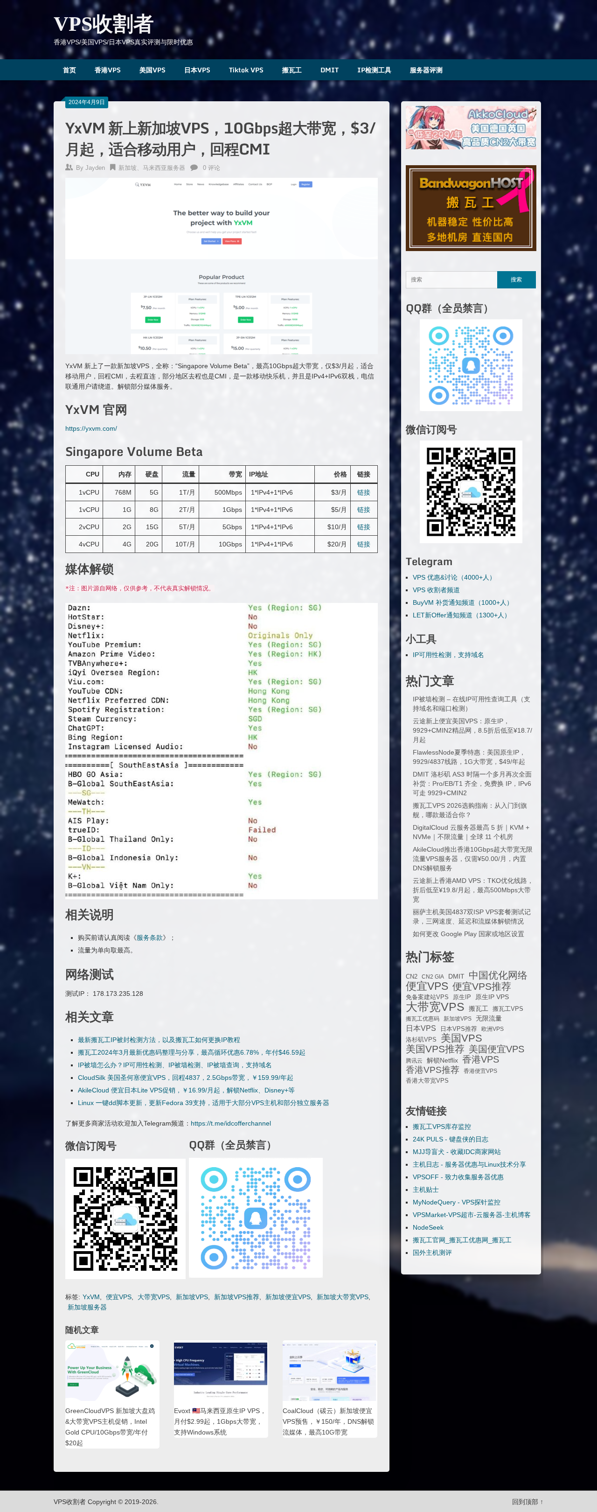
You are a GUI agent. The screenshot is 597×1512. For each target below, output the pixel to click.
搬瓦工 (292, 69)
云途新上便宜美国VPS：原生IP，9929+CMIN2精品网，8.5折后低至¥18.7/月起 (472, 730)
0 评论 (211, 167)
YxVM (91, 1297)
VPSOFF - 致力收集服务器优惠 (458, 1177)
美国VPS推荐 (435, 1049)
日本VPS (197, 69)
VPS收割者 (104, 24)
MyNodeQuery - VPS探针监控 (456, 1202)
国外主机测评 (432, 1252)
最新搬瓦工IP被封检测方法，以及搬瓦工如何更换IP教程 (159, 1039)
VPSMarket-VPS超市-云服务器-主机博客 (472, 1214)
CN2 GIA (433, 976)
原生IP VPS (492, 997)
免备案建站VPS (427, 997)
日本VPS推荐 (458, 1028)
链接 (363, 492)
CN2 (411, 976)
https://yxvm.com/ (91, 428)
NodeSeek (428, 1227)
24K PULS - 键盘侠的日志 (450, 1139)
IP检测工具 (374, 69)
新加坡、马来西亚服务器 (151, 167)
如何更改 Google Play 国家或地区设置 (468, 934)
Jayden (95, 167)
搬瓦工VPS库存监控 (442, 1126)
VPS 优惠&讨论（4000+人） (454, 577)
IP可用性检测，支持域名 (448, 654)
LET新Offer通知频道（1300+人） (462, 615)
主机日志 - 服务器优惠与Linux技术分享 (469, 1164)
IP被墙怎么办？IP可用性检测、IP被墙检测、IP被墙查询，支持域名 (175, 1065)
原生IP (462, 997)
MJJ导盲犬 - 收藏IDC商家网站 (457, 1151)
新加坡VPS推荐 (236, 1297)
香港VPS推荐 (432, 1070)
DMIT (329, 69)
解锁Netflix (442, 1060)
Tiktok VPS (246, 69)
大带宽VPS (154, 1297)
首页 (69, 69)
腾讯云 (414, 1060)
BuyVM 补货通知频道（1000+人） (463, 602)
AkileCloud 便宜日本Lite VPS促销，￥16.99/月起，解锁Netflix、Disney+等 (186, 1090)
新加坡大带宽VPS (342, 1297)
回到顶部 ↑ (527, 1501)
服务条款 (150, 937)
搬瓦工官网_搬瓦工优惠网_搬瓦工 (462, 1240)
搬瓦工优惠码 (422, 1018)
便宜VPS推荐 (481, 986)
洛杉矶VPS (421, 1039)
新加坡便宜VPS (288, 1297)
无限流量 (489, 1018)
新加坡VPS (192, 1297)
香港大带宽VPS (427, 1081)
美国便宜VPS (496, 1049)
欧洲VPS (492, 1029)
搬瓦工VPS (508, 1009)
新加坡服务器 (87, 1307)
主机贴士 (426, 1189)
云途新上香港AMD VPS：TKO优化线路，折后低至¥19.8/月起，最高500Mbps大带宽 (473, 890)
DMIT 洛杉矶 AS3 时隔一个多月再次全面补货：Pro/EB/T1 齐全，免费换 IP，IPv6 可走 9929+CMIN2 (472, 783)
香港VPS (108, 69)
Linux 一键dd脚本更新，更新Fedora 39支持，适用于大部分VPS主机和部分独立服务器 (203, 1102)
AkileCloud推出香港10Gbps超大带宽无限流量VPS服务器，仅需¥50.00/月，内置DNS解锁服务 (473, 859)
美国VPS (152, 69)
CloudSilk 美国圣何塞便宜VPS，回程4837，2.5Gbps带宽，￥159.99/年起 (185, 1077)
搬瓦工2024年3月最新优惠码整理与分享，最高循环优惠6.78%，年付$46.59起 (191, 1052)
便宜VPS (119, 1297)
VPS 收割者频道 (436, 590)
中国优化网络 (498, 975)
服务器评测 (426, 69)
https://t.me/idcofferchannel (231, 1123)
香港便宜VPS (480, 1071)
